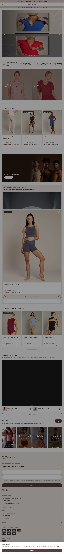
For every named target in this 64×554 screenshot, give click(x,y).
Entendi (32, 550)
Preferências (58, 546)
